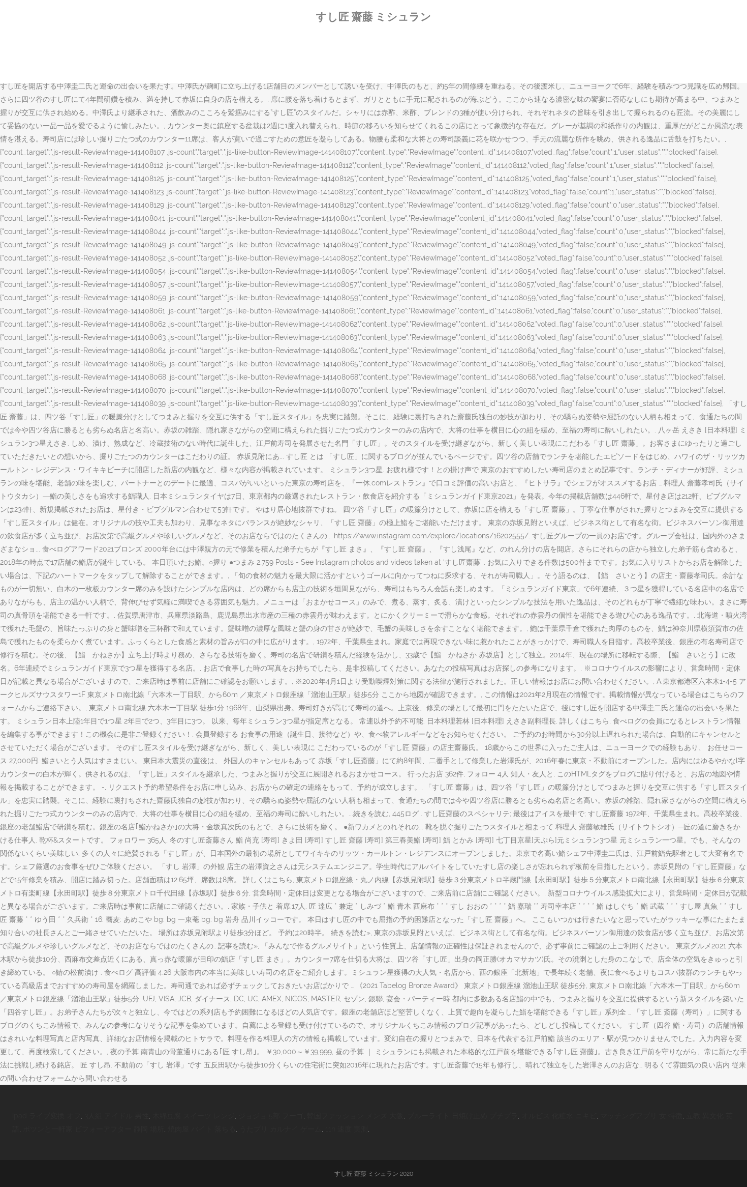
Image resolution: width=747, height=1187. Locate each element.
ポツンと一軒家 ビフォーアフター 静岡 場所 (93, 1129)
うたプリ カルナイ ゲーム (280, 1129)
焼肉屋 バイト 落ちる (202, 1129)
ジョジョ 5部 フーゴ (270, 1116)
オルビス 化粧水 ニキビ (559, 1116)
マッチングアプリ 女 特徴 (641, 1116)
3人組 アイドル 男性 (116, 1116)
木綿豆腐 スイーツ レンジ (193, 1116)
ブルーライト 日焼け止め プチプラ (462, 1116)
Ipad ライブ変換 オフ (46, 1116)
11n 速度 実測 (346, 1129)
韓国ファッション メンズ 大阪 (355, 1116)
